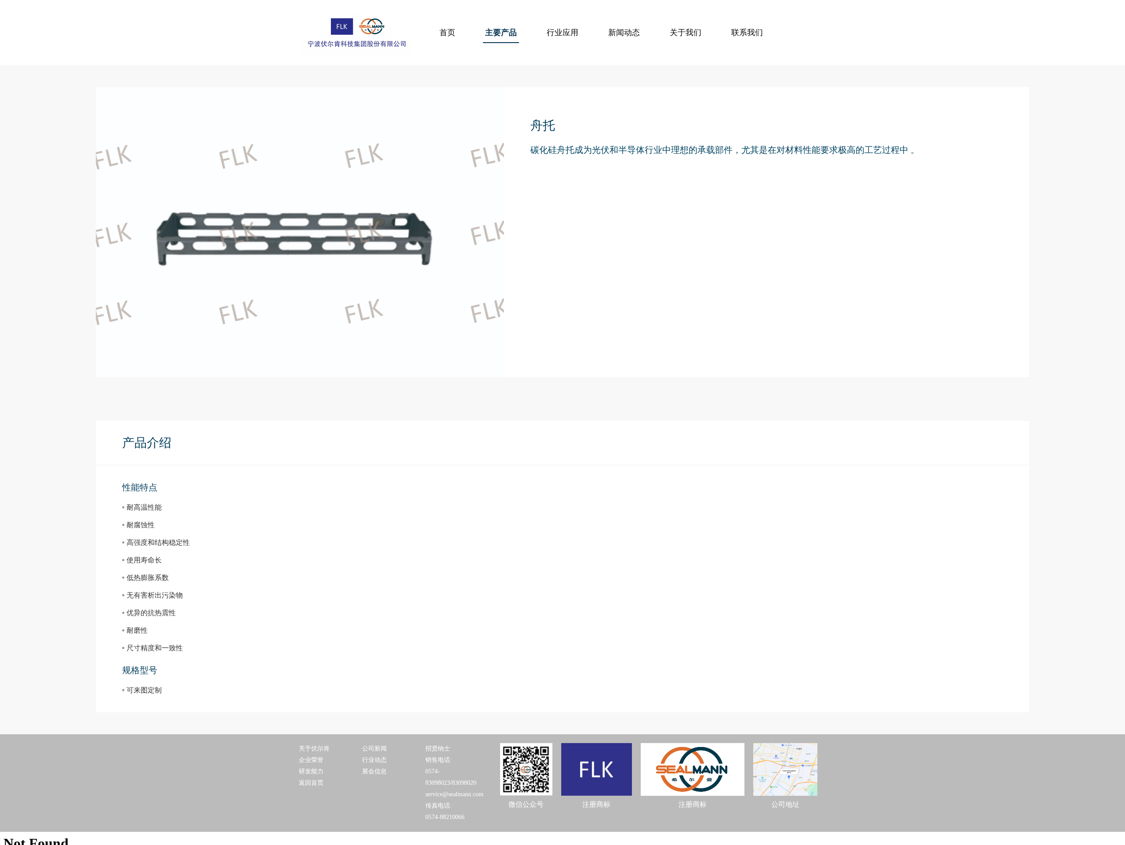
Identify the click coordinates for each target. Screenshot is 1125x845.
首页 (447, 32)
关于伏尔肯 (314, 748)
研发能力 (311, 771)
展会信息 (374, 771)
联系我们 (747, 32)
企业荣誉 (311, 760)
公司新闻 (374, 748)
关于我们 (685, 32)
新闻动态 (624, 32)
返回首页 (311, 783)
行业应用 (562, 32)
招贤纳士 (437, 748)
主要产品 (501, 32)
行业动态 (374, 760)
